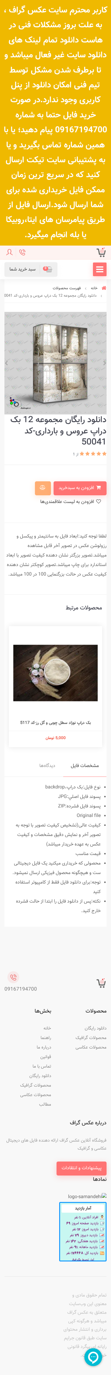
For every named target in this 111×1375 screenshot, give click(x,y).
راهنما (46, 1038)
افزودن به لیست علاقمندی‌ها (67, 502)
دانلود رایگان (96, 1028)
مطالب (45, 1104)
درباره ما (44, 1047)
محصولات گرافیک (91, 1038)
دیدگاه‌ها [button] (47, 766)
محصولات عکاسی (91, 1047)
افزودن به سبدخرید (77, 488)
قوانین (45, 1057)
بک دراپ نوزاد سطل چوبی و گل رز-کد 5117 (60, 723)
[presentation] (105, 363)
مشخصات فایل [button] (85, 766)
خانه (47, 1028)
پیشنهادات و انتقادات (82, 1168)
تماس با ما (42, 1066)
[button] (30, 269)
